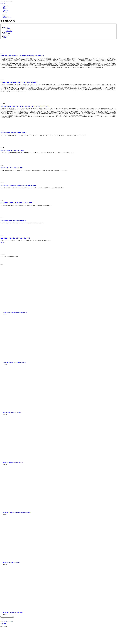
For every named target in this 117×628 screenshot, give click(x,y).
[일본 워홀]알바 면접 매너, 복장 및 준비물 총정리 (13, 220)
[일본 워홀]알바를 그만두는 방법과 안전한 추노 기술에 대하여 (16, 203)
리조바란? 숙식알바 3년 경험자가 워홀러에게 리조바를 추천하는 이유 (18, 185)
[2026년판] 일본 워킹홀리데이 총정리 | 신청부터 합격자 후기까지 (14, 362)
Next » (4, 242)
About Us (5, 8)
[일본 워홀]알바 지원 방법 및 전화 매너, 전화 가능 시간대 (15, 238)
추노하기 (5, 37)
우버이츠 (8, 28)
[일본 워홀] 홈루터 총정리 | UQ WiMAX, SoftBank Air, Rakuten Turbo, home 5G (16, 512)
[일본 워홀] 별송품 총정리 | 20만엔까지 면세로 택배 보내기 (13, 612)
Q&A (4, 7)
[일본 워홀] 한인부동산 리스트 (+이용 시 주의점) (11, 562)
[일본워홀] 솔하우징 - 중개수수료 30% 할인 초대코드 (12, 412)
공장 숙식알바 (9, 31)
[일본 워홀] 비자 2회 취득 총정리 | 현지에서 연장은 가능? (13, 462)
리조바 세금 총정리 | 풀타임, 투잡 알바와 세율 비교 (13, 132)
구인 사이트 (5, 32)
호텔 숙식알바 (9, 30)
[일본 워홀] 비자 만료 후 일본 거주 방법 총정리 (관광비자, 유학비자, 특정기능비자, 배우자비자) (24, 106)
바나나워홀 (2, 3)
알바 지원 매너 (6, 33)
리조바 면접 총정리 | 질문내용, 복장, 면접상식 (12, 150)
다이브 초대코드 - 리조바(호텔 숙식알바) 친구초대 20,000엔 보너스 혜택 (18, 82)
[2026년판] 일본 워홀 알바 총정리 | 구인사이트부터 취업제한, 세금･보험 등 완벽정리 (22, 55)
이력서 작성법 (6, 35)
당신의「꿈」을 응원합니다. (6, 621)
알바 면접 (5, 36)
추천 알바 (5, 27)
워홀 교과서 (5, 6)
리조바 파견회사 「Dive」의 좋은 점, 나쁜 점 (11, 167)
